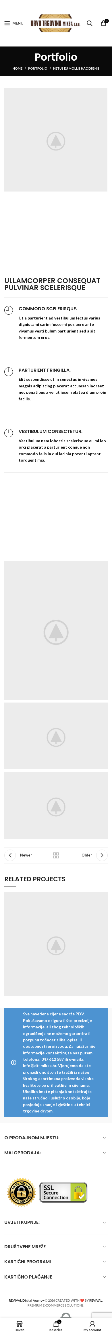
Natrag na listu (56, 855)
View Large (103, 896)
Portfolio (37, 68)
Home (17, 68)
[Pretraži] (89, 23)
